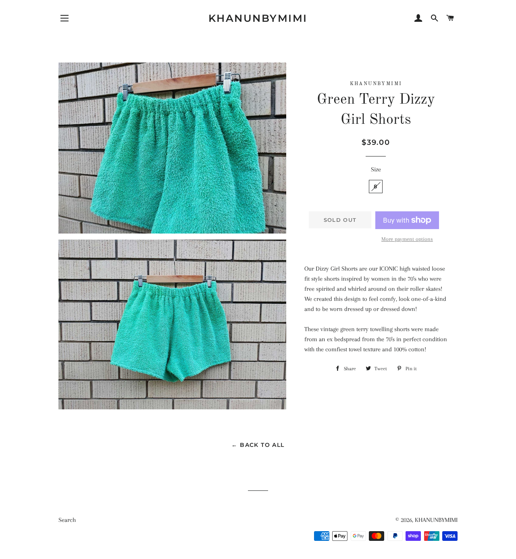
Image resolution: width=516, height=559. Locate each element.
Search (67, 520)
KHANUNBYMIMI (258, 18)
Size (376, 169)
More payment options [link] (407, 239)
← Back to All (257, 444)
